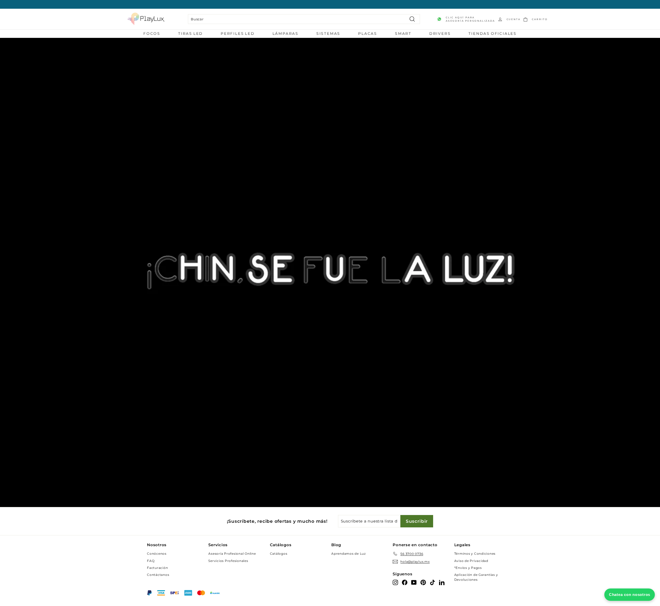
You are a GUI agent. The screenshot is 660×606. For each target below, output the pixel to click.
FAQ (150, 561)
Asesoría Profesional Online (232, 553)
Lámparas (286, 33)
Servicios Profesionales (228, 561)
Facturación (157, 568)
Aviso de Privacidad (471, 561)
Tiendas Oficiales (492, 33)
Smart (403, 33)
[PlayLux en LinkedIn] (441, 582)
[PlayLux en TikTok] (432, 582)
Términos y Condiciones (475, 553)
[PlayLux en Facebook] (404, 582)
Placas (367, 33)
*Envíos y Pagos (468, 568)
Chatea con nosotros (629, 594)
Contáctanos (158, 575)
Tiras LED (190, 33)
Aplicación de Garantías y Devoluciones (476, 577)
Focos (151, 33)
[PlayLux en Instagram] (395, 582)
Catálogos (278, 553)
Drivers (440, 33)
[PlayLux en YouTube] (414, 582)
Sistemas (328, 33)
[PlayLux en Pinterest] (423, 582)
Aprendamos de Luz (348, 553)
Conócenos (157, 553)
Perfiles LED (238, 33)
